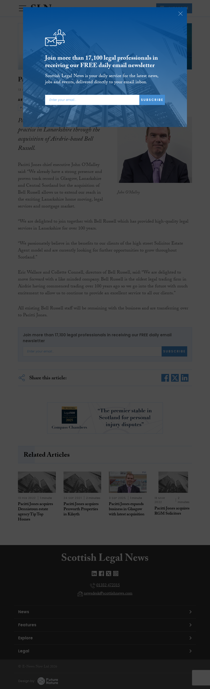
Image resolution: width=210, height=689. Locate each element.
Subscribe (152, 100)
